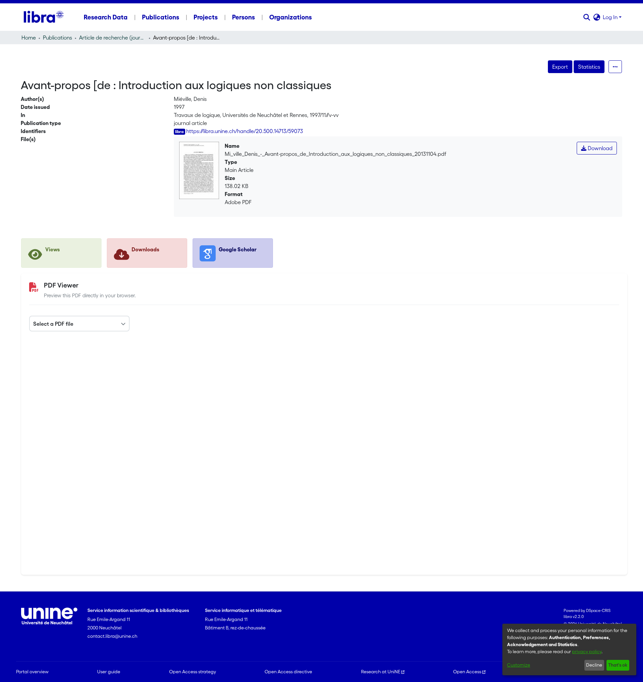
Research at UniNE (380, 671)
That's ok (617, 665)
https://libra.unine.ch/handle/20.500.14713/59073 (244, 131)
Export (560, 67)
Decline (594, 665)
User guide (108, 671)
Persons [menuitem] (243, 17)
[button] (586, 17)
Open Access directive (288, 671)
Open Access (467, 671)
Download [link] (599, 148)
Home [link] (28, 38)
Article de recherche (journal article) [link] (112, 38)
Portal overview (32, 671)
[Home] (43, 17)
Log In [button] (611, 17)
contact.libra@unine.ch (112, 636)
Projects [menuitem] (206, 17)
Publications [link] (57, 38)
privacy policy (586, 651)
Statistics (589, 67)
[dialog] (569, 649)
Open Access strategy (192, 671)
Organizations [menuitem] (290, 17)
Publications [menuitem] (160, 17)
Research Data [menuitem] (106, 17)
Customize (518, 665)
